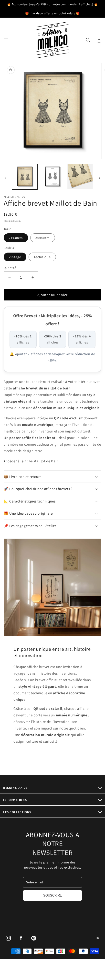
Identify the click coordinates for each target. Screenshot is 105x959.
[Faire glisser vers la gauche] (5, 178)
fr (97, 938)
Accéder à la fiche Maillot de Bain (31, 461)
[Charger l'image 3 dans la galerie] (80, 176)
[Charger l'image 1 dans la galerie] (24, 176)
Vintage (15, 257)
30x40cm (42, 238)
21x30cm (16, 238)
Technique (42, 257)
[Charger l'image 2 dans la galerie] (52, 176)
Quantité (10, 268)
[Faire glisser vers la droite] (99, 178)
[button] (6, 40)
